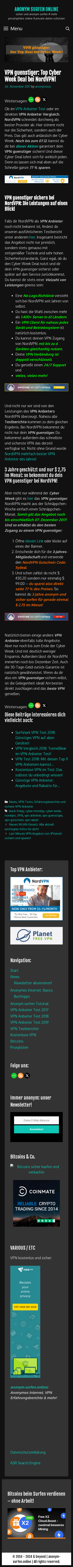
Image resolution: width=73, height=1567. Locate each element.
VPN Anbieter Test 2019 (29, 1022)
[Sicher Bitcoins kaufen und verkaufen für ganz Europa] (36, 1225)
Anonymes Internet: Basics (31, 990)
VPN (20, 815)
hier (32, 237)
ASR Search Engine (25, 1463)
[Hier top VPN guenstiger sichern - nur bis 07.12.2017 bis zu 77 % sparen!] (36, 390)
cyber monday (34, 811)
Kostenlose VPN (23, 1034)
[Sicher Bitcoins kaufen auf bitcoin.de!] (36, 1172)
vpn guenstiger (52, 815)
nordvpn (10, 815)
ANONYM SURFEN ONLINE (36, 9)
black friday (16, 811)
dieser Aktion (27, 146)
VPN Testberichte (24, 1028)
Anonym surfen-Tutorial (29, 1003)
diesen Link (34, 541)
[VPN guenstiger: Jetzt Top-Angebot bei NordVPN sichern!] (36, 181)
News (13, 802)
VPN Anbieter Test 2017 (29, 1009)
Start (14, 970)
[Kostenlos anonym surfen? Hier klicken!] (25, 1376)
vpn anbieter (33, 815)
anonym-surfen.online (28, 1387)
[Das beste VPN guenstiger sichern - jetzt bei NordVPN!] (36, 619)
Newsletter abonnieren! (33, 983)
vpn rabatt (32, 820)
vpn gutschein (14, 820)
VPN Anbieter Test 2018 (29, 1016)
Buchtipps (22, 996)
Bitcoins (16, 1041)
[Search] (67, 28)
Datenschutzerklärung (27, 1452)
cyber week (53, 811)
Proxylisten (19, 1047)
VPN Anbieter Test (30, 108)
